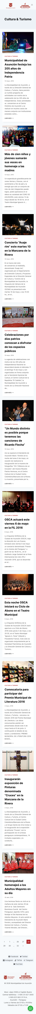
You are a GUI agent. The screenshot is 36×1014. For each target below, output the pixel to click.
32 (18, 946)
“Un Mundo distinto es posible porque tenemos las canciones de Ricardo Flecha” (17, 436)
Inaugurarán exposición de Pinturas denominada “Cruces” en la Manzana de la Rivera (14, 791)
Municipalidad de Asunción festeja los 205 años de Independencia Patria (18, 68)
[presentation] (18, 42)
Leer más (9, 118)
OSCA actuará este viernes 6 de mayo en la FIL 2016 (17, 523)
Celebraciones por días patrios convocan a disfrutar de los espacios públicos (18, 343)
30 (10, 946)
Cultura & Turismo (11, 56)
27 (23, 942)
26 (18, 942)
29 (4, 946)
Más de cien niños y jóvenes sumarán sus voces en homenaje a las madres (18, 162)
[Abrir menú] (32, 4)
